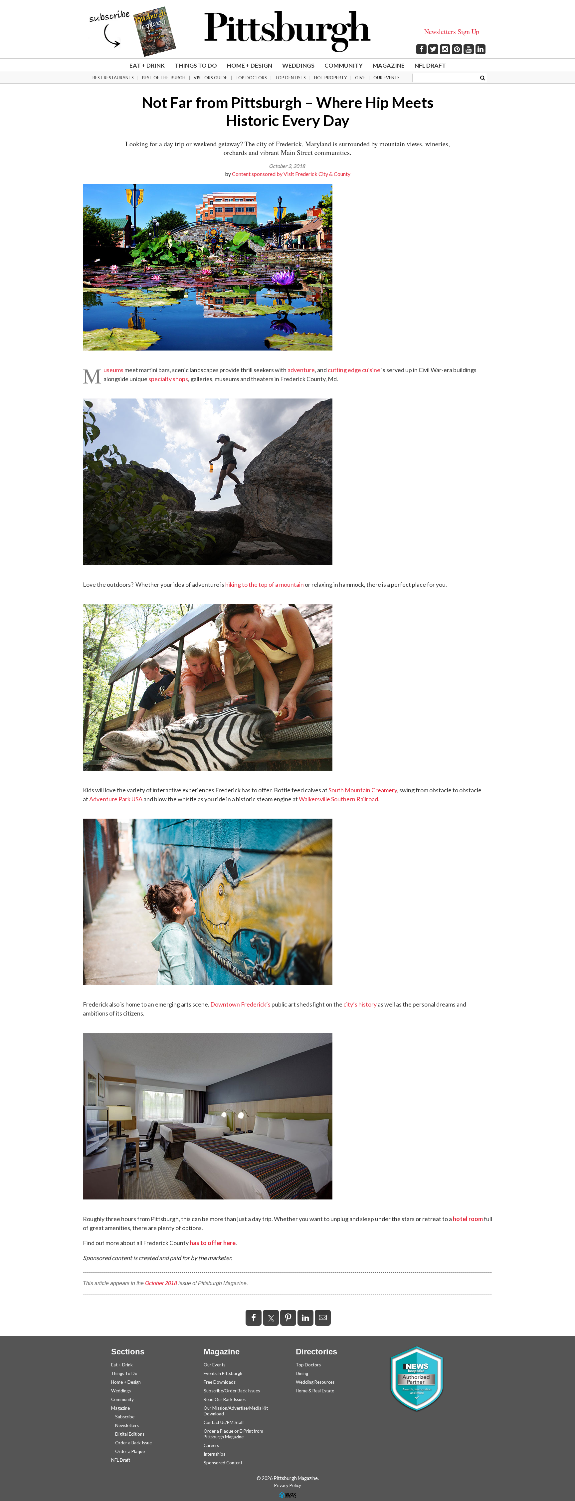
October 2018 (161, 1283)
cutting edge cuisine (354, 370)
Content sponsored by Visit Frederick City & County (291, 174)
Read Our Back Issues (225, 1399)
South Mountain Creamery (362, 790)
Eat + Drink (147, 65)
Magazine (389, 65)
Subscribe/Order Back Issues (232, 1390)
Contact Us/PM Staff (224, 1422)
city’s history (360, 1004)
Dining (302, 1373)
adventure (301, 370)
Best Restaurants (113, 77)
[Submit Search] (482, 77)
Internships (214, 1454)
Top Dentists (290, 77)
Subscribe (124, 1416)
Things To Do (196, 65)
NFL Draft (430, 65)
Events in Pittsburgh (223, 1373)
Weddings (298, 65)
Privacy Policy (287, 1485)
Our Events (386, 77)
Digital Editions (129, 1434)
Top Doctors (251, 77)
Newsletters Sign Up (451, 31)
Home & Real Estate (315, 1390)
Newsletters (127, 1425)
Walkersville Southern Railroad (338, 799)
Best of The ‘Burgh (163, 77)
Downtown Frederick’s (240, 1004)
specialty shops (168, 378)
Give (360, 77)
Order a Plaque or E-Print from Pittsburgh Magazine (233, 1433)
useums (113, 370)
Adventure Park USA (115, 799)
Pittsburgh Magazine (287, 32)
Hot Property (330, 77)
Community (343, 65)
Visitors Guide (210, 77)
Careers (211, 1445)
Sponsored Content (223, 1462)
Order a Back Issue (133, 1442)
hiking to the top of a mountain (264, 584)
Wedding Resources (315, 1382)
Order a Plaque (130, 1451)
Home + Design (249, 65)
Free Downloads (220, 1382)
